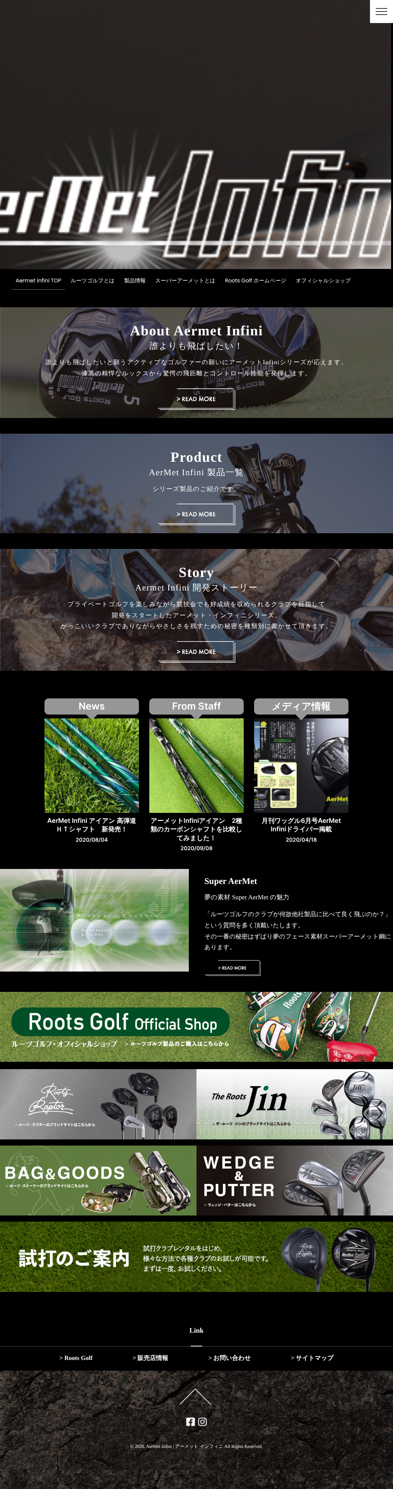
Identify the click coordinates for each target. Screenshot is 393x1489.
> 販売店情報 (150, 1358)
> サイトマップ (312, 1358)
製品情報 (135, 280)
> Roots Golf (75, 1358)
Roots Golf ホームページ (255, 280)
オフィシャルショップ (323, 280)
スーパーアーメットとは (185, 280)
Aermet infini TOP (38, 280)
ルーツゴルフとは (92, 280)
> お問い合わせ (229, 1358)
